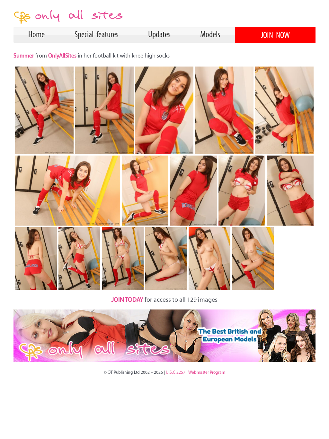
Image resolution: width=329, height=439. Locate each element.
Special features (97, 35)
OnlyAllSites (63, 56)
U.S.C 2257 (175, 373)
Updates (159, 35)
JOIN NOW (275, 35)
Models (210, 35)
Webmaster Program (206, 373)
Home (36, 35)
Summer (24, 56)
